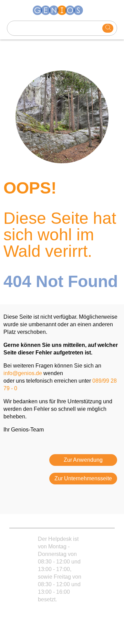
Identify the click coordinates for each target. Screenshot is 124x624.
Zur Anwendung (83, 460)
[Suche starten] (107, 28)
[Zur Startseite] (62, 10)
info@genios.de (22, 373)
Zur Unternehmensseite (83, 478)
